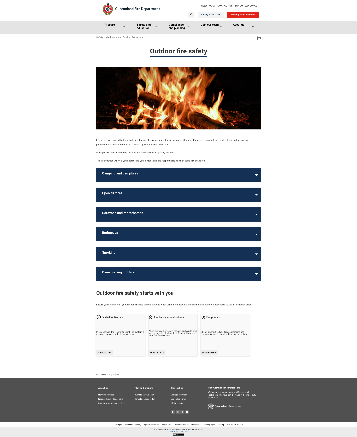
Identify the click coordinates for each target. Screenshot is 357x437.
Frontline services (106, 395)
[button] (114, 27)
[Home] (107, 9)
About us (103, 388)
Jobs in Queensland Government (186, 425)
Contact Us (224, 5)
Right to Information (151, 425)
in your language (246, 5)
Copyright (118, 425)
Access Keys (166, 425)
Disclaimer (129, 425)
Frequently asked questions (110, 399)
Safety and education (107, 37)
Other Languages (208, 425)
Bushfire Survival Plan (144, 395)
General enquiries (178, 399)
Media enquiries (178, 403)
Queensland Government (178, 431)
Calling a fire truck (210, 14)
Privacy (138, 425)
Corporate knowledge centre (111, 403)
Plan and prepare (144, 388)
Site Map (221, 425)
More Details (105, 353)
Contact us (177, 388)
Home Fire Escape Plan (145, 399)
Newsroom (208, 5)
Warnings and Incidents (243, 14)
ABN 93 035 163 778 (235, 425)
